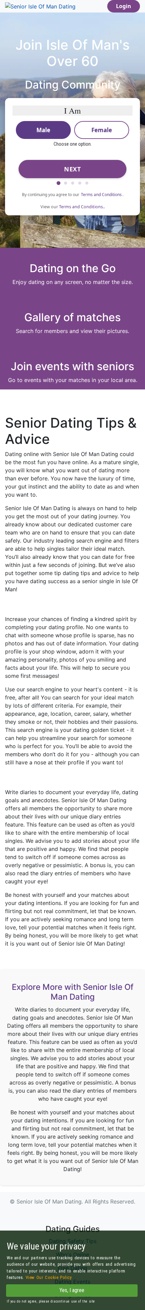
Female (101, 130)
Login (123, 6)
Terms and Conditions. (81, 207)
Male (43, 130)
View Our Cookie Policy (49, 1277)
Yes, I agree (71, 1290)
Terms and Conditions (101, 194)
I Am (72, 110)
